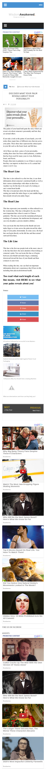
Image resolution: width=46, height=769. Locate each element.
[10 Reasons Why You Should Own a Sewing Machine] (21, 370)
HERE (24, 280)
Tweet (24, 297)
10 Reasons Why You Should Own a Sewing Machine (19, 379)
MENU (41, 5)
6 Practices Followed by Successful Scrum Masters (19, 341)
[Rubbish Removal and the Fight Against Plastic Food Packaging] (21, 350)
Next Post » (37, 410)
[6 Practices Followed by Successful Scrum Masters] (21, 332)
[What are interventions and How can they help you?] (21, 387)
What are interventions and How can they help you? (19, 396)
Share (24, 303)
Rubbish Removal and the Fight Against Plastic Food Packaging (19, 360)
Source (5, 290)
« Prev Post (8, 410)
